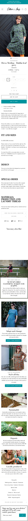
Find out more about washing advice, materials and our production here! (13, 207)
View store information (8, 110)
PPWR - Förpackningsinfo (14, 497)
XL (18, 79)
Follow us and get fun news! (14, 502)
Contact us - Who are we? (14, 492)
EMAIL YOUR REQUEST (13, 340)
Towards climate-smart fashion (14, 495)
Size (14, 77)
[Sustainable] (14, 400)
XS (4, 79)
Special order (14, 487)
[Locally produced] (14, 457)
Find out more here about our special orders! (13, 188)
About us (14, 490)
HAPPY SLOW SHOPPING (13, 385)
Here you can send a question (14, 213)
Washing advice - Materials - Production (14, 482)
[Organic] (14, 428)
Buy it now (14, 101)
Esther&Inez (14, 60)
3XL (14, 83)
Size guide (14, 480)
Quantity (14, 87)
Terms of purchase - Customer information (14, 485)
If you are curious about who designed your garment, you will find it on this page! (13, 169)
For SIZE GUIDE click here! (7, 140)
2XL (23, 79)
